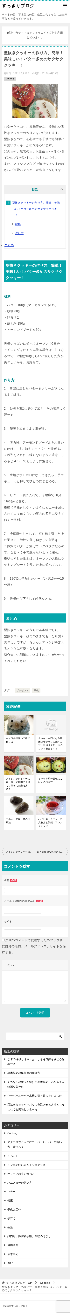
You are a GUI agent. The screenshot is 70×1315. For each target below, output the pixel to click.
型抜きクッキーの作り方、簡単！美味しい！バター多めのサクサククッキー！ (36, 209)
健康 (10, 1200)
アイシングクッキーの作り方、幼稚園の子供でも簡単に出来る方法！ (18, 783)
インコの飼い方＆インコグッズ (26, 1164)
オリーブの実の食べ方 (21, 1173)
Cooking (10, 78)
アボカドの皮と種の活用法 (18, 821)
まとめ (9, 245)
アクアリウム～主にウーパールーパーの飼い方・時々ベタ (34, 1144)
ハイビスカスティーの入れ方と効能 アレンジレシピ (50, 822)
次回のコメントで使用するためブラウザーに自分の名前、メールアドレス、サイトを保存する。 (34, 946)
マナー (11, 1191)
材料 (18, 224)
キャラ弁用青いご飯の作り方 (18, 740)
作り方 (19, 233)
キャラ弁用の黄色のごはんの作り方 (50, 780)
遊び (10, 1263)
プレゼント (23, 690)
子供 (36, 690)
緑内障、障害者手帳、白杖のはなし (29, 1236)
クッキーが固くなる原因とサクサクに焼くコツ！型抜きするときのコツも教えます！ (50, 743)
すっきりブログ (18, 5)
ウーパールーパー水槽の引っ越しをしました (34, 1095)
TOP (19, 1282)
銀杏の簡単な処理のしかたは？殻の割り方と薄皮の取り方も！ (52, 852)
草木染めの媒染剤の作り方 (23, 1072)
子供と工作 (14, 1209)
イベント (12, 1155)
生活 (10, 1227)
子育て (11, 1218)
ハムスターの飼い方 (19, 1182)
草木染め (12, 1254)
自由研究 (12, 1245)
